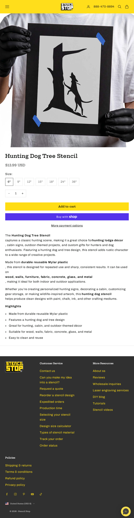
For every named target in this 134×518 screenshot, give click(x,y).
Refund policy (15, 478)
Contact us (47, 371)
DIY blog (99, 396)
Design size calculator (55, 426)
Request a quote (51, 388)
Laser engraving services (111, 390)
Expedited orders (52, 401)
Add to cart (67, 206)
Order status (49, 445)
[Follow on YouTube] (32, 494)
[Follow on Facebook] (6, 494)
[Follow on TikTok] (40, 494)
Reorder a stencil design (57, 395)
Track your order (51, 439)
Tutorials (99, 403)
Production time (51, 408)
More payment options (67, 225)
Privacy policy (15, 484)
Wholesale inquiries (107, 384)
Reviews (99, 377)
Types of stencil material (57, 432)
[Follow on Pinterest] (23, 494)
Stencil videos (103, 409)
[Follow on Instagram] (15, 494)
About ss (99, 371)
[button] (126, 511)
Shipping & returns (18, 465)
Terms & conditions (19, 471)
